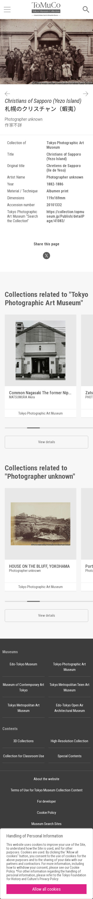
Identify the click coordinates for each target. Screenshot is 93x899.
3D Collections (23, 741)
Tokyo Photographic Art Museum (69, 667)
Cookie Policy (46, 812)
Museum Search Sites (46, 824)
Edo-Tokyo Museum (23, 664)
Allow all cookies (46, 889)
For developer (46, 801)
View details (46, 442)
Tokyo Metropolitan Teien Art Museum (69, 687)
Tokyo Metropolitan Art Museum (24, 708)
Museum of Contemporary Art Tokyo (23, 687)
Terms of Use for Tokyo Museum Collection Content (47, 790)
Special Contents (70, 756)
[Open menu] (7, 9)
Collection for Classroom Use (23, 756)
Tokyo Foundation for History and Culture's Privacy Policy (46, 877)
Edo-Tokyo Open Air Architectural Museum (69, 708)
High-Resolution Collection (69, 741)
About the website (46, 779)
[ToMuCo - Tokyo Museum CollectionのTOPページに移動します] (46, 9)
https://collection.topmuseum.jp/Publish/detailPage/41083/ (65, 216)
